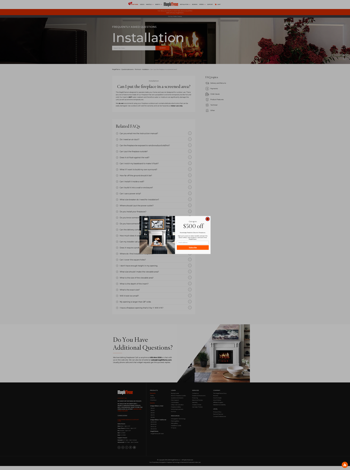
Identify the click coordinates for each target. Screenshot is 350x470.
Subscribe (193, 247)
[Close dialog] (208, 219)
